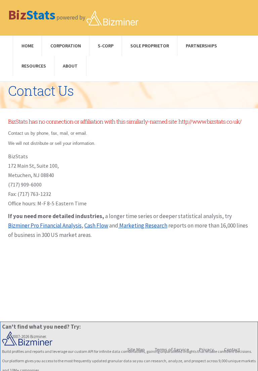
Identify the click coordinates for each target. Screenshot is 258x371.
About (70, 66)
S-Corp (106, 46)
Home (28, 46)
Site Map (136, 349)
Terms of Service (172, 349)
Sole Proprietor (149, 46)
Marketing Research (142, 225)
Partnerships (201, 46)
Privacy (206, 349)
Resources (34, 66)
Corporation (65, 46)
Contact (232, 349)
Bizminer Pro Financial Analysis (45, 225)
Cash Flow (96, 225)
